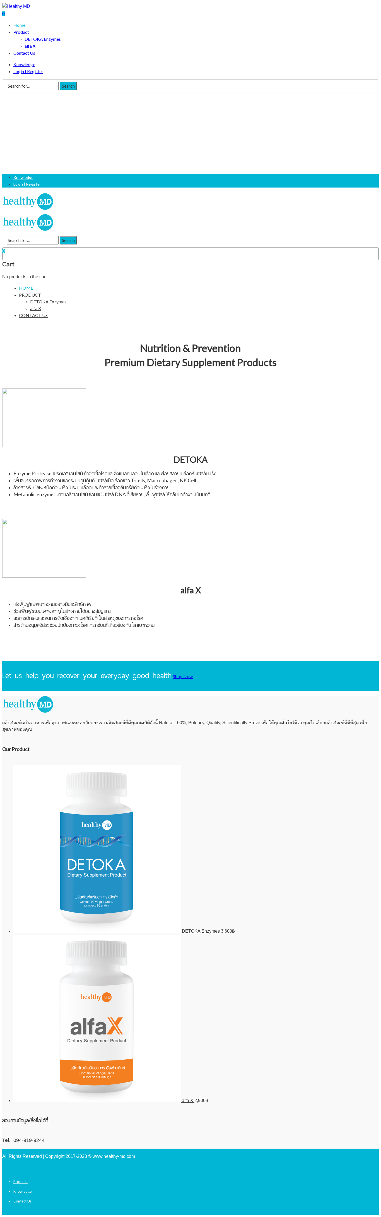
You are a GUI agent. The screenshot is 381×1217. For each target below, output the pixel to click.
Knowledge (22, 1191)
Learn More (20, 508)
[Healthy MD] (16, 6)
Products (20, 1181)
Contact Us (22, 1201)
